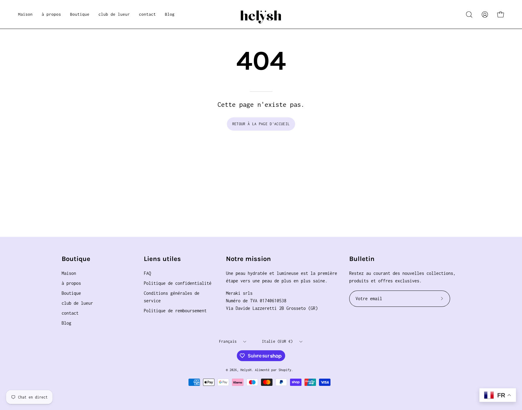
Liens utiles (162, 259)
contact (70, 313)
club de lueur (77, 303)
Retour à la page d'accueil (261, 124)
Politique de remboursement (175, 310)
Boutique (76, 259)
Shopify (285, 370)
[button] (80, 14)
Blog (66, 323)
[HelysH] (261, 14)
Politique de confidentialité (177, 283)
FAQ (147, 273)
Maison (69, 273)
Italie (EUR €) (277, 341)
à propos (71, 283)
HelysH (245, 370)
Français (228, 341)
